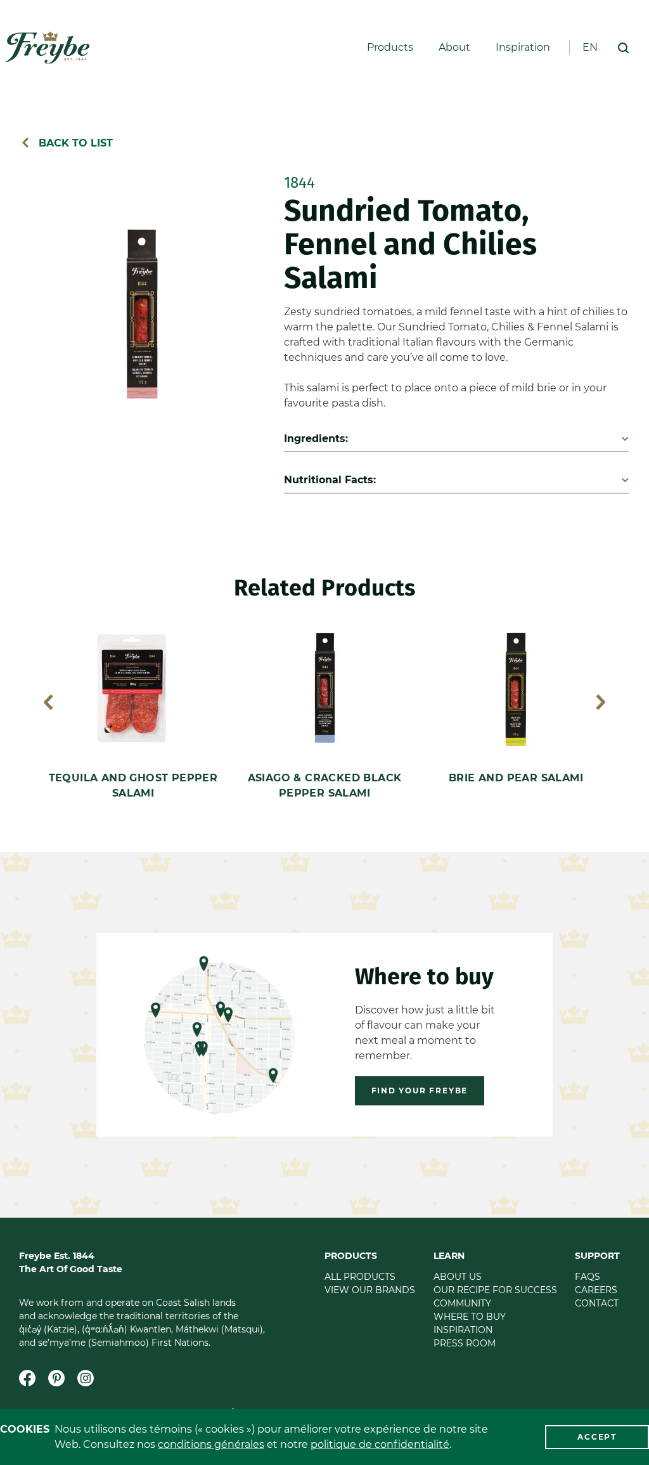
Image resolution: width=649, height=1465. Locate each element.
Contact (597, 1303)
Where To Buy (470, 1316)
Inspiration (523, 47)
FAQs (587, 1276)
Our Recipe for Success (495, 1290)
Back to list (74, 143)
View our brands (369, 1290)
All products (359, 1276)
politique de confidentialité (380, 1444)
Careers (596, 1290)
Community (462, 1303)
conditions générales (211, 1444)
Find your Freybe (419, 1090)
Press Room (465, 1343)
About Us (458, 1276)
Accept (597, 1437)
